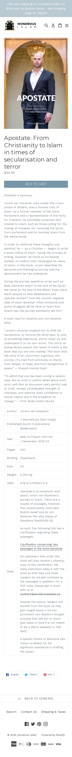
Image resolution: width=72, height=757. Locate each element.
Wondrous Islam (27, 735)
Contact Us (29, 711)
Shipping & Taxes (53, 711)
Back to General (39, 698)
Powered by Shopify (53, 735)
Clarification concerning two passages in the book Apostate (41, 546)
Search (11, 711)
